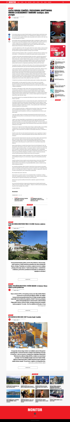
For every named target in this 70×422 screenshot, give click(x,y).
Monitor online (16, 17)
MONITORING (29, 2)
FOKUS (26, 2)
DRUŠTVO (34, 2)
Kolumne (22, 2)
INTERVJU (38, 2)
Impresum (35, 416)
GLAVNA (18, 2)
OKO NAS (45, 2)
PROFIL (42, 2)
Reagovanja (49, 2)
